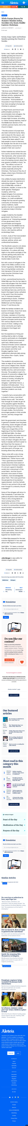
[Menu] (4, 3)
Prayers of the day (11, 830)
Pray (22, 6)
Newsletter (14, 1074)
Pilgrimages (5, 940)
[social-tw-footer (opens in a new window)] (15, 1097)
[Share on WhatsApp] (23, 49)
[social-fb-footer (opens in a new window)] (12, 1097)
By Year (14, 1091)
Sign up (6, 617)
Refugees (13, 580)
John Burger (18, 28)
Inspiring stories (6, 966)
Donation (14, 1083)
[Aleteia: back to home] (14, 2)
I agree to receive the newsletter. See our (14, 613)
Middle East (5, 580)
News (2, 12)
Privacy (14, 1121)
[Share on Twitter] (18, 49)
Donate (13, 6)
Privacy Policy (14, 1118)
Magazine (14, 1078)
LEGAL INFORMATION (14, 1110)
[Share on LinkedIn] (15, 49)
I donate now (9, 660)
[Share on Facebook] (12, 49)
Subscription (14, 1080)
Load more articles (14, 751)
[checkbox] (3, 612)
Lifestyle (14, 1063)
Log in (18, 689)
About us (14, 1107)
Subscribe (5, 6)
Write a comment (14, 695)
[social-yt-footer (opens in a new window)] (9, 1097)
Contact (14, 1115)
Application (14, 1076)
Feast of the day (10, 819)
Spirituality (14, 1065)
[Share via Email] (20, 49)
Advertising (14, 1085)
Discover (14, 1067)
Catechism (5, 915)
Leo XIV (4, 883)
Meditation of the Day (13, 825)
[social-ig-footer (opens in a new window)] (18, 1097)
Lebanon (5, 994)
